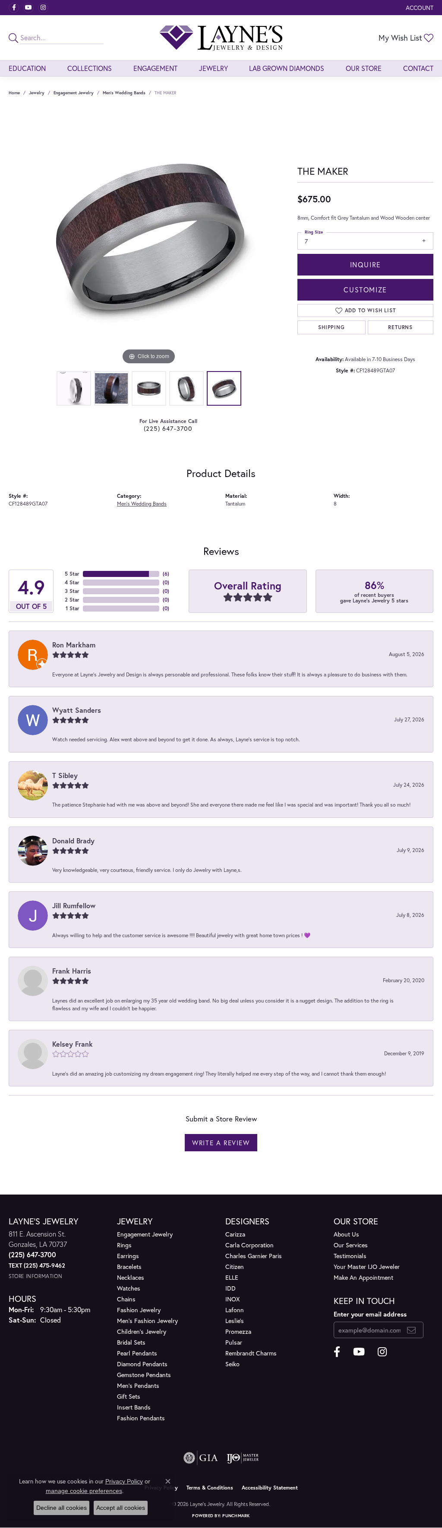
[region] (148, 237)
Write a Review (220, 1142)
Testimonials (350, 1256)
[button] (418, 7)
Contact (418, 68)
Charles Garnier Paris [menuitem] (253, 1256)
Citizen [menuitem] (234, 1266)
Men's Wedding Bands (124, 93)
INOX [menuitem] (232, 1299)
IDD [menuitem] (230, 1288)
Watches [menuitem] (128, 1288)
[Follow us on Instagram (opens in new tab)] (43, 8)
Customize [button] (365, 289)
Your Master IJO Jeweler (367, 1266)
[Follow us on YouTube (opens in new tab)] (28, 8)
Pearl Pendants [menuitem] (137, 1353)
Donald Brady (73, 840)
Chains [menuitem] (126, 1299)
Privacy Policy (124, 1481)
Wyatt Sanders (76, 709)
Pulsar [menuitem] (233, 1342)
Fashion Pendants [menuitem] (141, 1418)
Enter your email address (370, 1314)
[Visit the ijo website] (243, 1458)
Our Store (364, 68)
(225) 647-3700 (168, 428)
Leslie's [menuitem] (234, 1321)
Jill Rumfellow (73, 905)
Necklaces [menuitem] (130, 1277)
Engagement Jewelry (74, 93)
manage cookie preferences (84, 1490)
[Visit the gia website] (200, 1458)
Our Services (351, 1245)
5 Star (72, 573)
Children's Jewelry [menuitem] (141, 1331)
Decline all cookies (61, 1507)
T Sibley (65, 775)
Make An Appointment (363, 1277)
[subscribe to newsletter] (411, 1330)
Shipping (331, 327)
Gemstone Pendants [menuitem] (144, 1375)
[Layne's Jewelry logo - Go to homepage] (221, 37)
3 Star (72, 591)
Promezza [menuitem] (238, 1331)
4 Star (72, 582)
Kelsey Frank (72, 1043)
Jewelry (213, 68)
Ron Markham (73, 644)
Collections (89, 68)
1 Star (72, 608)
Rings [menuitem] (124, 1245)
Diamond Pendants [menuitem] (142, 1364)
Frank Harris (71, 970)
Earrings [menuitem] (128, 1256)
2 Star (72, 599)
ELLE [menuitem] (231, 1277)
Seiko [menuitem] (232, 1364)
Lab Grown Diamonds (286, 68)
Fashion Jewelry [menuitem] (139, 1310)
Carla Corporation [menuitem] (249, 1245)
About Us (346, 1234)
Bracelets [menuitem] (129, 1266)
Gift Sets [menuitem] (128, 1396)
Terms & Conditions (209, 1487)
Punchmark (235, 1515)
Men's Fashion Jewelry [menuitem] (147, 1321)
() (166, 573)
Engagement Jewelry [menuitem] (145, 1234)
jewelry (36, 93)
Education (27, 68)
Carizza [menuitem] (235, 1234)
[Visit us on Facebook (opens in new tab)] (14, 8)
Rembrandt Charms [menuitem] (251, 1353)
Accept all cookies (120, 1507)
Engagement (155, 68)
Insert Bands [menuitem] (134, 1407)
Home (14, 93)
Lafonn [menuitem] (234, 1310)
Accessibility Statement (270, 1487)
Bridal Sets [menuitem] (131, 1342)
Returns (400, 327)
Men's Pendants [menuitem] (138, 1385)
